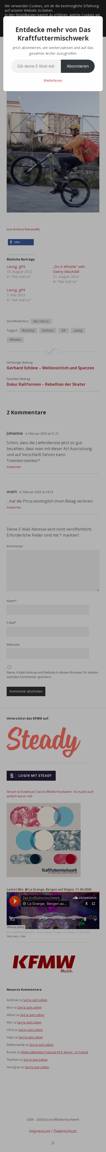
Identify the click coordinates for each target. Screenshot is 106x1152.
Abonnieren (78, 66)
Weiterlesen (53, 80)
